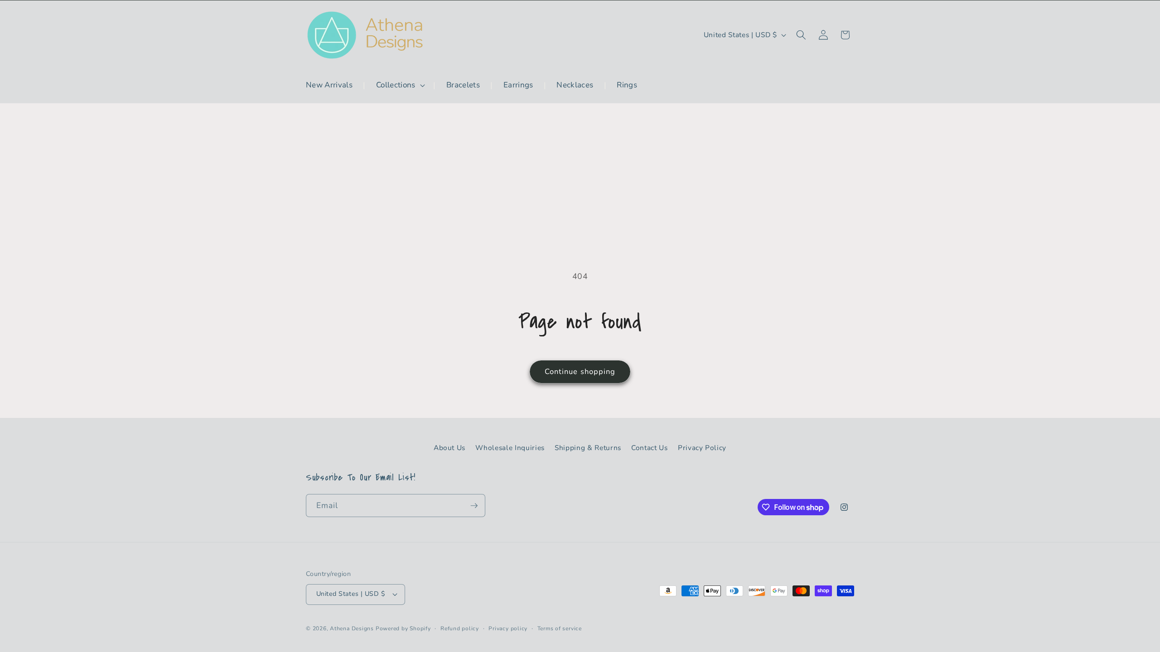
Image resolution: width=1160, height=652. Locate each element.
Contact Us (649, 447)
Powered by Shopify (403, 628)
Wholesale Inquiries (510, 447)
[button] (399, 85)
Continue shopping (580, 371)
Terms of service (559, 628)
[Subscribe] (474, 506)
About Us (449, 447)
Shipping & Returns (588, 447)
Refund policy (459, 628)
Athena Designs (352, 628)
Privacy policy (507, 628)
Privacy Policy (702, 447)
